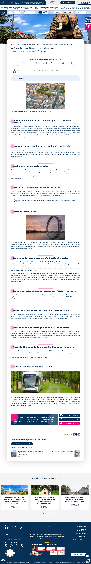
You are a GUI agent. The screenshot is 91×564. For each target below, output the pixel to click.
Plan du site (82, 536)
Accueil (12, 44)
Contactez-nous (68, 2)
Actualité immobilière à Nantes (22, 44)
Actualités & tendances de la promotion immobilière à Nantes (43, 44)
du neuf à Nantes (74, 8)
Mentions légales (81, 533)
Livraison (68, 12)
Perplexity (40, 63)
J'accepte (85, 562)
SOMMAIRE (20, 78)
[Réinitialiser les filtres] (88, 12)
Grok (53, 63)
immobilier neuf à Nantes (38, 111)
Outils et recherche (85, 8)
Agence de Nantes (64, 8)
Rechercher (81, 12)
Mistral (65, 63)
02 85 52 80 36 (73, 419)
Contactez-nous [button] (79, 554)
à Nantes (16, 8)
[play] (42, 51)
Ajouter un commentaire (23, 444)
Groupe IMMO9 (81, 526)
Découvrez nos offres (71, 423)
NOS (88, 26)
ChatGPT (25, 63)
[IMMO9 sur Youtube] (16, 545)
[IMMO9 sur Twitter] (11, 545)
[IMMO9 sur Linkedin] (22, 545)
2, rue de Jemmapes (54, 2)
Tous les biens (28, 12)
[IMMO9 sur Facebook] (6, 545)
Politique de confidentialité (81, 529)
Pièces (58, 12)
